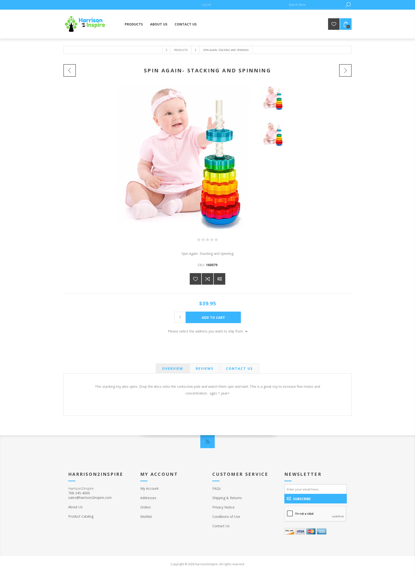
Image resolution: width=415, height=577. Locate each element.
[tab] (173, 368)
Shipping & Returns (227, 497)
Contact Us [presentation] (239, 368)
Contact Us (221, 526)
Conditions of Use (226, 516)
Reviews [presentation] (205, 368)
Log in (206, 4)
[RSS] (207, 441)
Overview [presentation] (172, 368)
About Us (75, 507)
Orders (145, 507)
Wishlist (146, 516)
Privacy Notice (223, 507)
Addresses (148, 497)
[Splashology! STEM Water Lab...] (345, 70)
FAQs (216, 488)
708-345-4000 (79, 493)
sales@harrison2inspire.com (90, 497)
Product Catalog (80, 516)
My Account (149, 488)
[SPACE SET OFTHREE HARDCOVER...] (69, 70)
